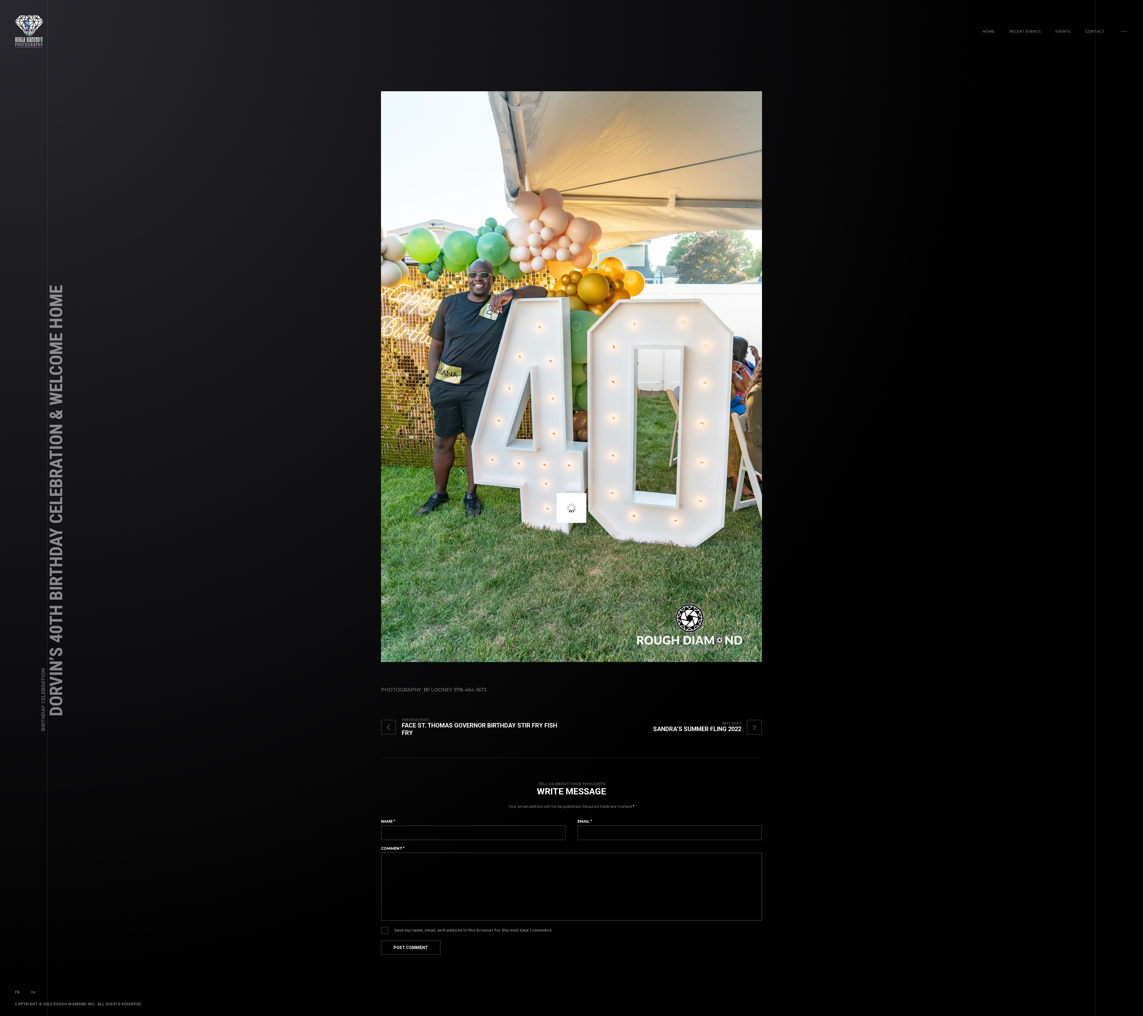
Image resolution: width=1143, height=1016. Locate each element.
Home (988, 31)
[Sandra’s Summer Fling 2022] (701, 728)
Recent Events (1025, 31)
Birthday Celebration (43, 699)
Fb (17, 993)
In (33, 993)
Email (584, 822)
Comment (393, 849)
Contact (1095, 31)
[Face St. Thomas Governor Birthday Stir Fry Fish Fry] (476, 728)
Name (388, 822)
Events (1062, 31)
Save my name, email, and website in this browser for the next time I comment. (473, 931)
